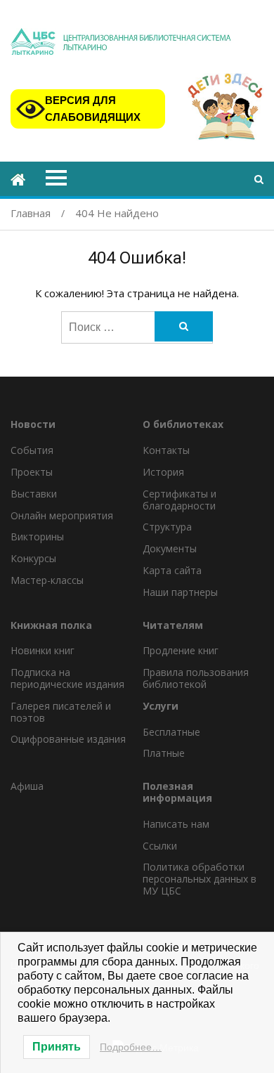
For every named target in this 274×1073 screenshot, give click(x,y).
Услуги (160, 707)
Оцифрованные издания (68, 739)
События (32, 450)
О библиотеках (183, 425)
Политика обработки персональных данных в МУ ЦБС (199, 878)
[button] (258, 179)
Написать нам (176, 824)
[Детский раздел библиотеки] (225, 109)
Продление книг (180, 650)
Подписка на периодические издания (67, 678)
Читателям (173, 626)
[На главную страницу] (18, 181)
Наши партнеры (180, 592)
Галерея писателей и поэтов (61, 711)
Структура (167, 526)
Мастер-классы (47, 580)
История (163, 472)
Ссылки (160, 845)
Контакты (166, 450)
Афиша (27, 786)
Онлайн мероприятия (62, 515)
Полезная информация (177, 793)
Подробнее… (131, 1047)
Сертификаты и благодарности (179, 499)
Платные (164, 753)
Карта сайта (172, 570)
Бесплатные (171, 732)
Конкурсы (33, 558)
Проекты (32, 472)
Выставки (34, 493)
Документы (170, 548)
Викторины (37, 536)
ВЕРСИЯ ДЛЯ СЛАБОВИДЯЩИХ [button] (93, 108)
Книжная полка (51, 626)
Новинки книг (42, 650)
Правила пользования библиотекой (196, 678)
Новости (33, 425)
